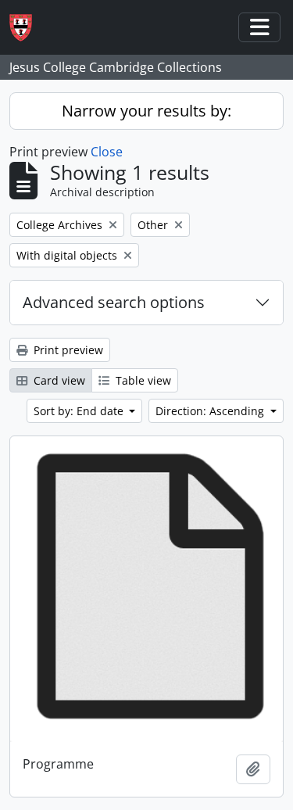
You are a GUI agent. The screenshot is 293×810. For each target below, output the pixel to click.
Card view (57, 380)
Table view (142, 380)
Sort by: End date (80, 410)
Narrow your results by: (146, 110)
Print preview (66, 349)
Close (107, 151)
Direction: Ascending (211, 410)
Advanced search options (114, 302)
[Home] (27, 28)
